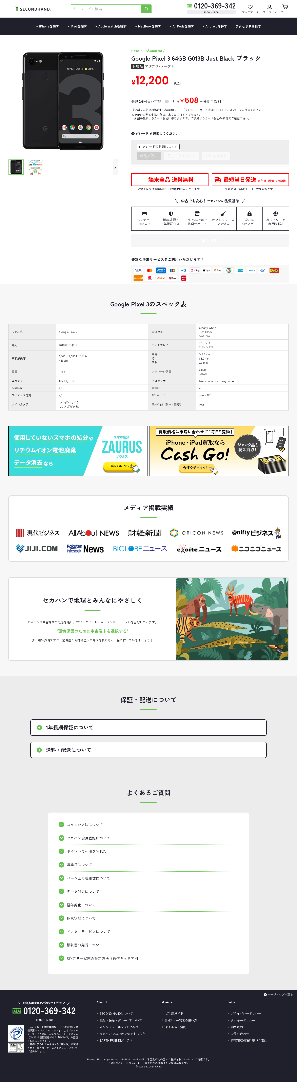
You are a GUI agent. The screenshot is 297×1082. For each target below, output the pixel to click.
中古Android (152, 50)
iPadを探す (78, 26)
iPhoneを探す (48, 26)
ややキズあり (216, 155)
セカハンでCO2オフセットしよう (122, 1033)
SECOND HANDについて (116, 1013)
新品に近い (149, 155)
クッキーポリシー (243, 1020)
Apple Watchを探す (112, 26)
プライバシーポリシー (246, 1013)
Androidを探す (216, 26)
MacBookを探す (149, 26)
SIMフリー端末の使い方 (181, 1020)
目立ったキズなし (181, 155)
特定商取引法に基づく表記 (249, 1040)
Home (135, 50)
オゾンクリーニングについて (119, 1027)
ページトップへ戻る (280, 994)
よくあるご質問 (175, 1027)
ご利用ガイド (174, 1013)
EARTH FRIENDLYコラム (116, 1040)
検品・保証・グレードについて (121, 1020)
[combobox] (106, 8)
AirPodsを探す (183, 26)
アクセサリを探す (248, 26)
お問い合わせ (240, 1033)
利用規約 (237, 1027)
